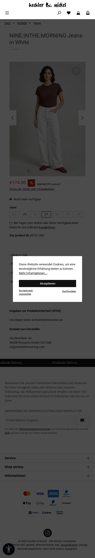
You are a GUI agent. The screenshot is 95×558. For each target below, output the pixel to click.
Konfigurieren (69, 291)
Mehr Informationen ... (33, 273)
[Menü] (7, 13)
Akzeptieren (47, 283)
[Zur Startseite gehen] (47, 4)
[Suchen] (59, 13)
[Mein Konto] (78, 13)
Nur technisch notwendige (26, 292)
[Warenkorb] (88, 13)
